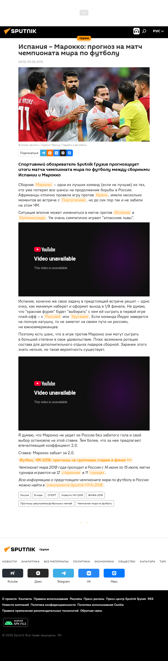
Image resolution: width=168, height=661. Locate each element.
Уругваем (79, 316)
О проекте (9, 599)
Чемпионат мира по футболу (94, 503)
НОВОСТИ (9, 561)
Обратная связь (91, 611)
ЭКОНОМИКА (104, 561)
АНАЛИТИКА (30, 561)
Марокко (44, 184)
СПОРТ (52, 495)
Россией (52, 316)
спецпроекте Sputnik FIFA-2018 (74, 484)
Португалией (73, 199)
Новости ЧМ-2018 (72, 495)
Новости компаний (15, 605)
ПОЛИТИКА (81, 561)
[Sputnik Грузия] (21, 35)
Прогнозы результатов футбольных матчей (46, 503)
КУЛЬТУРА (147, 561)
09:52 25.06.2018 (30, 62)
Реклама (76, 599)
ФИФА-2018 (95, 495)
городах (96, 472)
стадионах (71, 472)
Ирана (101, 194)
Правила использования (51, 599)
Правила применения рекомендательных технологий (40, 611)
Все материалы (56, 561)
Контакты (25, 599)
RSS (151, 599)
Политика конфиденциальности (53, 605)
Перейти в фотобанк (74, 145)
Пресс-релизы (94, 599)
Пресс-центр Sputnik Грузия (126, 599)
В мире (38, 495)
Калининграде (32, 217)
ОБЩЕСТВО (126, 561)
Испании (122, 212)
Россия (24, 495)
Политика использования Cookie (100, 605)
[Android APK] (15, 623)
